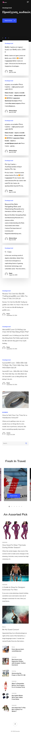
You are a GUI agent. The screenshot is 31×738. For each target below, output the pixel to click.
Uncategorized (9, 43)
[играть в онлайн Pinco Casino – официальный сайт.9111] (15, 97)
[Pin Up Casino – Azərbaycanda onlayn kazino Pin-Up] (15, 176)
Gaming (14, 671)
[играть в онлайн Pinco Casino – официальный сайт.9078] (15, 136)
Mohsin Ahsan (13, 110)
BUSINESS (5, 412)
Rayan (10, 273)
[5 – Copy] (15, 261)
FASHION (4, 542)
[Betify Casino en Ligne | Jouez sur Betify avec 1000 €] (15, 58)
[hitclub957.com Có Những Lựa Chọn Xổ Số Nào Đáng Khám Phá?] (15, 338)
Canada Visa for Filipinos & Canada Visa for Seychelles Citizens (14, 486)
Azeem (8, 433)
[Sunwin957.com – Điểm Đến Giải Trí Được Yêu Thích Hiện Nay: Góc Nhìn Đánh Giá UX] (15, 373)
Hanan (10, 70)
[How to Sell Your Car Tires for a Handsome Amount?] (15, 399)
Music (4, 627)
